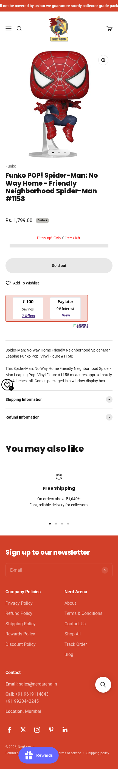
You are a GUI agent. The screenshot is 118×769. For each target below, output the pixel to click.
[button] (103, 685)
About (70, 603)
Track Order (75, 644)
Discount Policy (20, 644)
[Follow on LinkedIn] (65, 729)
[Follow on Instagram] (37, 729)
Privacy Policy (19, 603)
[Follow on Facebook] (9, 729)
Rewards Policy (20, 633)
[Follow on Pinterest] (51, 729)
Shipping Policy (20, 623)
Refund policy (15, 753)
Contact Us (75, 623)
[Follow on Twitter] (23, 729)
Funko (10, 166)
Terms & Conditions (83, 613)
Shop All (72, 633)
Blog (68, 654)
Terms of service (69, 753)
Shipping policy (97, 753)
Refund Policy (18, 613)
